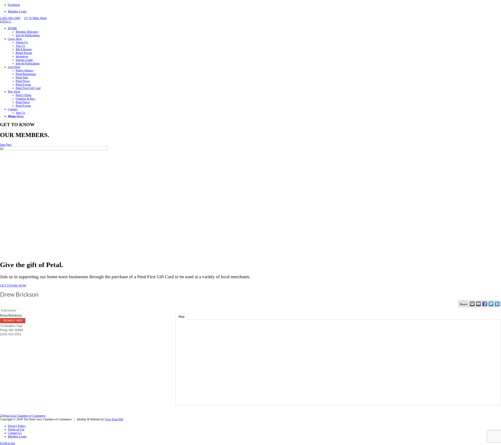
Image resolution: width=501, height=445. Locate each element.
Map (181, 316)
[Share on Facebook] (484, 303)
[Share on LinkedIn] (497, 303)
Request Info (12, 320)
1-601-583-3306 (10, 18)
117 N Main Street (35, 18)
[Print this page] (472, 303)
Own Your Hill (114, 419)
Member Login (17, 11)
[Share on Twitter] (491, 303)
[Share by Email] (478, 303)
